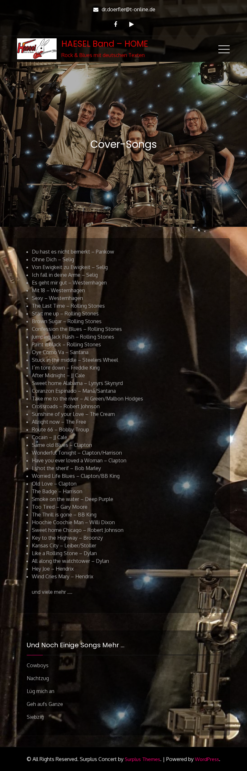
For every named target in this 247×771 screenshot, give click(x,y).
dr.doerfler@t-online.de (128, 9)
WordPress (207, 759)
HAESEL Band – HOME (104, 44)
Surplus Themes (142, 759)
